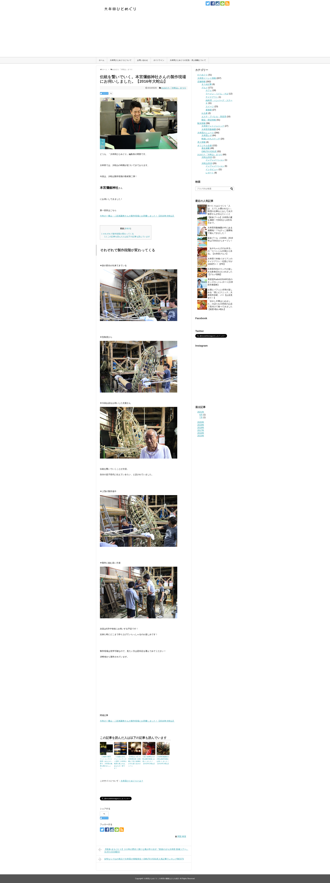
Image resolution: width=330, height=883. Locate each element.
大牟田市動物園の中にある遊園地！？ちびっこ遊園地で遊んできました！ (220, 230)
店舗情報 (201, 81)
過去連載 (205, 148)
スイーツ (210, 106)
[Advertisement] (165, 38)
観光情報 (201, 123)
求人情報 (201, 142)
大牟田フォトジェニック (212, 126)
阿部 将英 (181, 836)
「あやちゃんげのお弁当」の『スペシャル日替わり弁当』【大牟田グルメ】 (220, 251)
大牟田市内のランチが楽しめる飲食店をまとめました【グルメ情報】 (220, 272)
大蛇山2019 (206, 163)
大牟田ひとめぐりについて (120, 60)
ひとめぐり (202, 75)
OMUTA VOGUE (209, 151)
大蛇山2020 (206, 157)
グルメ (204, 88)
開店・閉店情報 (208, 120)
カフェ (209, 90)
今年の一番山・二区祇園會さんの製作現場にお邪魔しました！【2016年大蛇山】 (137, 216)
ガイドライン (158, 60)
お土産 (204, 113)
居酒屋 (209, 110)
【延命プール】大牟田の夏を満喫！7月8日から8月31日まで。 (220, 220)
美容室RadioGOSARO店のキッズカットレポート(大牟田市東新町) (220, 282)
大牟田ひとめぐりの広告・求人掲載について (188, 60)
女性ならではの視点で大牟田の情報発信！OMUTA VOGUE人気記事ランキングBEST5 (144, 859)
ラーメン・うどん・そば (217, 94)
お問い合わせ (142, 60)
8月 (201, 415)
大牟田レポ (206, 135)
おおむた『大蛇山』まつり (173, 88)
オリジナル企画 (204, 145)
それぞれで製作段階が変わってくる (117, 234)
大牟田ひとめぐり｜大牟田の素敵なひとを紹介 (161, 879)
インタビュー (212, 169)
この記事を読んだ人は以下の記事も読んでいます (127, 236)
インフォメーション (215, 160)
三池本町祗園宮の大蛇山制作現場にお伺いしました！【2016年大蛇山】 (163, 760)
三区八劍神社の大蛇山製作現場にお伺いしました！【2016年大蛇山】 (148, 760)
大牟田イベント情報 (206, 78)
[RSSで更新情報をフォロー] (227, 3)
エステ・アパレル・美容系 (213, 116)
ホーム (101, 60)
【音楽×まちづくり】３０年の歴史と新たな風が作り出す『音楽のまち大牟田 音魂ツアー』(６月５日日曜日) (146, 850)
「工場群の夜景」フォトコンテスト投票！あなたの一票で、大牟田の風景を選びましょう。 (106, 762)
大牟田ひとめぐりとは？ (132, 781)
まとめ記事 (206, 84)
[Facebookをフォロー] (213, 3)
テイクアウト (212, 97)
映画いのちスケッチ (210, 139)
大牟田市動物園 (208, 129)
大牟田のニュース (205, 133)
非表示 (127, 229)
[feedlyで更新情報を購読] (222, 3)
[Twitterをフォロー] (208, 3)
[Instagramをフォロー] (217, 3)
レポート (210, 173)
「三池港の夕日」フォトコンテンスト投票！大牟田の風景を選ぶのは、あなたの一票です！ (120, 762)
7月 (201, 417)
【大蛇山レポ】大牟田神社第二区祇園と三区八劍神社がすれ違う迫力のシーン (134, 761)
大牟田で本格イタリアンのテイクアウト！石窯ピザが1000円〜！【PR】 (220, 261)
